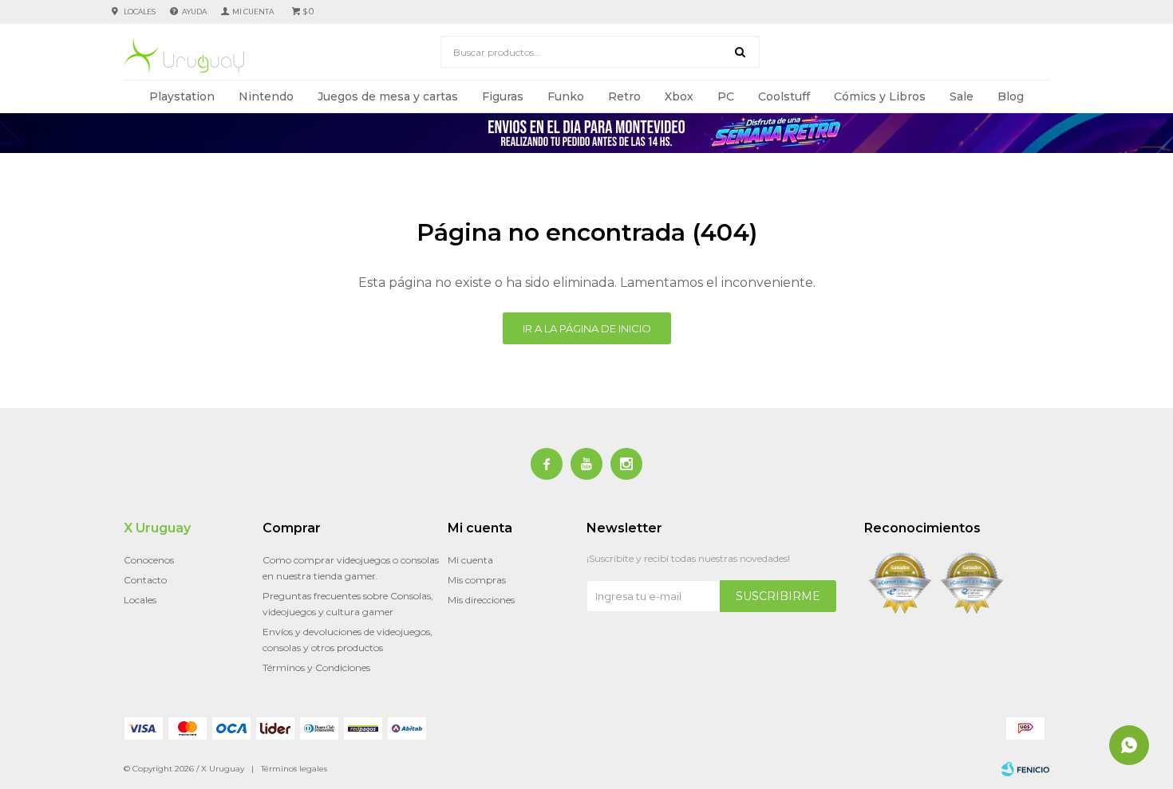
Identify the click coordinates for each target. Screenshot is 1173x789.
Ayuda (194, 11)
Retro (624, 96)
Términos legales (294, 768)
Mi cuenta (470, 560)
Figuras (502, 96)
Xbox (679, 96)
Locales (140, 11)
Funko (565, 96)
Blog (1010, 96)
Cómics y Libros (880, 96)
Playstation (182, 96)
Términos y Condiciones (316, 667)
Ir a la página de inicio (587, 328)
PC (725, 96)
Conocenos (149, 560)
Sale (962, 96)
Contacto (145, 580)
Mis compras (477, 580)
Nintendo (266, 96)
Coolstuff (784, 96)
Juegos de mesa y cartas (388, 96)
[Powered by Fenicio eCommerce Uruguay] (1025, 769)
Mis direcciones (481, 600)
